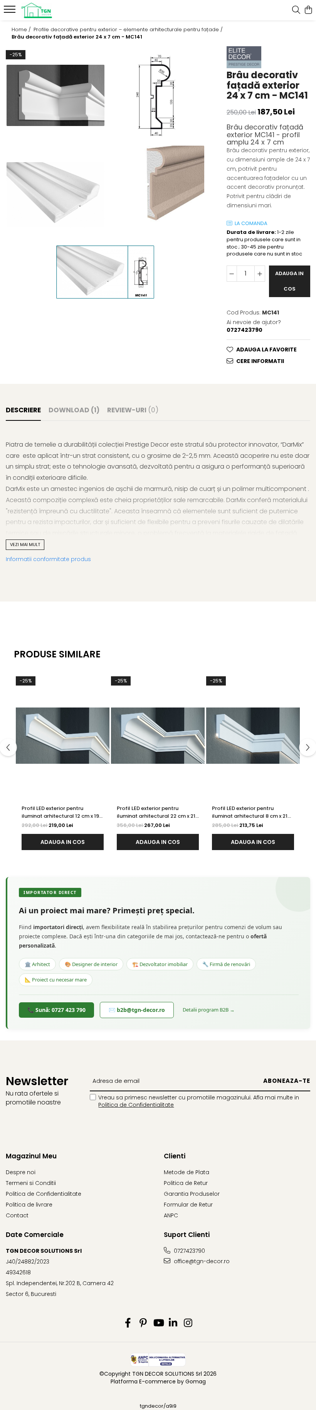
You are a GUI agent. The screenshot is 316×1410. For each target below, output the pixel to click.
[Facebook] (128, 1323)
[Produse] (10, 11)
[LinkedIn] (173, 1323)
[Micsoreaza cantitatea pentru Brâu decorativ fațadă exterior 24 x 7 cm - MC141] (232, 274)
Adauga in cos (289, 281)
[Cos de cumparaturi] (308, 10)
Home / (22, 29)
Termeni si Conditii (31, 1183)
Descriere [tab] (23, 410)
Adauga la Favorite (266, 349)
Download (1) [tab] (74, 410)
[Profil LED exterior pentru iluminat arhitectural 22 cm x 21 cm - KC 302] (158, 735)
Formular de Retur (188, 1204)
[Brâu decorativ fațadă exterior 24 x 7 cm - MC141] (55, 95)
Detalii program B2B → (209, 1009)
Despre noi (20, 1172)
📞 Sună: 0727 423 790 (56, 1009)
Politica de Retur (186, 1183)
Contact (17, 1215)
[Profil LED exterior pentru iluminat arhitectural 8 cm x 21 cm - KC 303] (253, 735)
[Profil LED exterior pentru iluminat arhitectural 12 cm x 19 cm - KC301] (62, 735)
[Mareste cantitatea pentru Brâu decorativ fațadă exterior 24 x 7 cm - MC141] (259, 274)
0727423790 (188, 1251)
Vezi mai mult (25, 544)
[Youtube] (158, 1323)
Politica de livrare (29, 1204)
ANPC (171, 1215)
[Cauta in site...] (296, 10)
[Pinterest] (143, 1323)
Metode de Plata (186, 1172)
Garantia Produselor (192, 1194)
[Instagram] (188, 1323)
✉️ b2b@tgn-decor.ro (137, 1009)
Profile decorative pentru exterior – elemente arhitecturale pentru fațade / (129, 29)
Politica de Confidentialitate (136, 1105)
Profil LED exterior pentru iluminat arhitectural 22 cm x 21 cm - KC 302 (156, 812)
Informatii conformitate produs (48, 559)
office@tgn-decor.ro (201, 1261)
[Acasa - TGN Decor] (52, 10)
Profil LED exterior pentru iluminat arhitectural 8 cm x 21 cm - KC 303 (249, 812)
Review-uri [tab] (132, 410)
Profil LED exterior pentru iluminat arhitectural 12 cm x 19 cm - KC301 (60, 812)
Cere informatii (260, 361)
